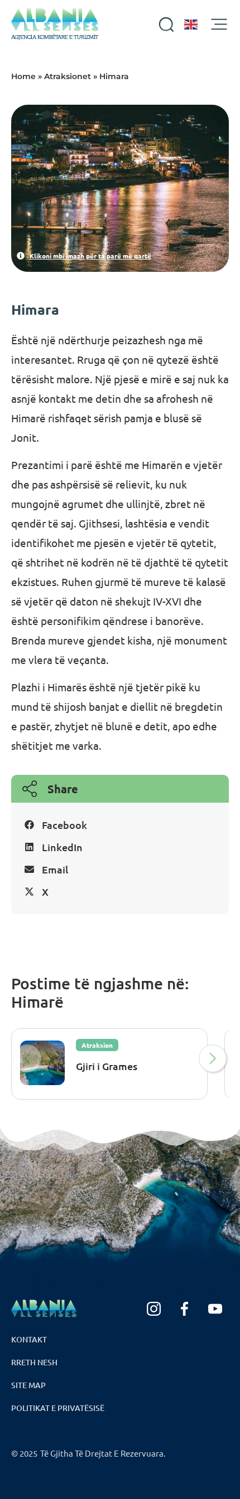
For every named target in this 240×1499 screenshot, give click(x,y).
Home (23, 76)
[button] (120, 825)
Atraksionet (67, 76)
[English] (191, 24)
